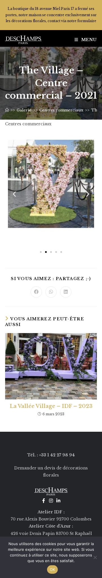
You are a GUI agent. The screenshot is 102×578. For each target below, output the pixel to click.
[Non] (95, 557)
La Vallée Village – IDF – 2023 (51, 406)
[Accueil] (7, 110)
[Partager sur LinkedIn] (65, 292)
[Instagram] (51, 500)
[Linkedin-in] (58, 500)
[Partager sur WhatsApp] (51, 292)
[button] (14, 193)
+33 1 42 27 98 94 (57, 455)
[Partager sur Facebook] (36, 292)
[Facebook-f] (43, 500)
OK (52, 569)
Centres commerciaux (28, 123)
